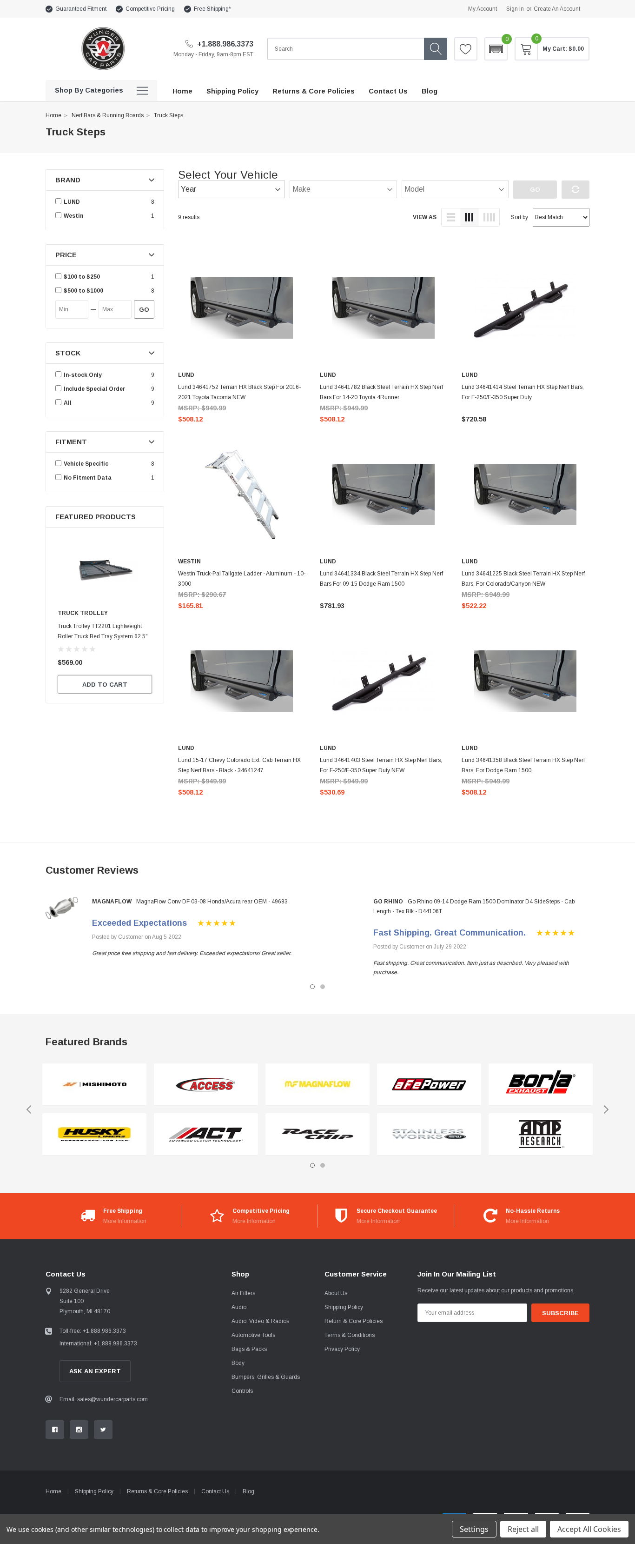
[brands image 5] (317, 1084)
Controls (242, 1391)
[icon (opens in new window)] (55, 1429)
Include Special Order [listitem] (94, 389)
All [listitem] (68, 403)
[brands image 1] (94, 1084)
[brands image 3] (206, 1084)
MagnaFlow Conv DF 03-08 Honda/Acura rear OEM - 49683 (212, 901)
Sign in (515, 9)
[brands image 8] (429, 1134)
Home (53, 115)
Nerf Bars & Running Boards (108, 115)
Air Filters (243, 1293)
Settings (474, 1529)
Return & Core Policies (353, 1321)
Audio (239, 1307)
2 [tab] (322, 986)
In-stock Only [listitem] (83, 375)
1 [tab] (312, 986)
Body (238, 1363)
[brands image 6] (317, 1134)
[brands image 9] (541, 1084)
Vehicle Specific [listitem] (86, 464)
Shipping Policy (343, 1307)
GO (144, 309)
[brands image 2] (94, 1134)
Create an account (557, 9)
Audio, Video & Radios (260, 1321)
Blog (248, 1491)
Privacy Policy (342, 1349)
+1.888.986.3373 (224, 44)
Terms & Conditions (349, 1335)
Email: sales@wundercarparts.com (104, 1399)
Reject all (523, 1529)
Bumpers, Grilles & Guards (266, 1377)
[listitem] (106, 276)
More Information (124, 1221)
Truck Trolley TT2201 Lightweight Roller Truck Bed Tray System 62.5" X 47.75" (103, 636)
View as (425, 217)
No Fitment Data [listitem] (88, 478)
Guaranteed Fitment (80, 9)
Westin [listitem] (73, 216)
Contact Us (215, 1491)
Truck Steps (168, 115)
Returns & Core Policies (157, 1491)
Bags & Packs (249, 1349)
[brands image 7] (429, 1084)
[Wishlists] (465, 48)
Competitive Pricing (150, 9)
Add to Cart (104, 684)
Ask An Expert (95, 1371)
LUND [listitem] (72, 202)
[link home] (102, 48)
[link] (105, 570)
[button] (496, 48)
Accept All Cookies (589, 1529)
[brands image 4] (206, 1134)
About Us (335, 1293)
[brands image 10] (541, 1134)
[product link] (242, 308)
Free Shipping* (212, 9)
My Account (482, 9)
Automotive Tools (253, 1335)
